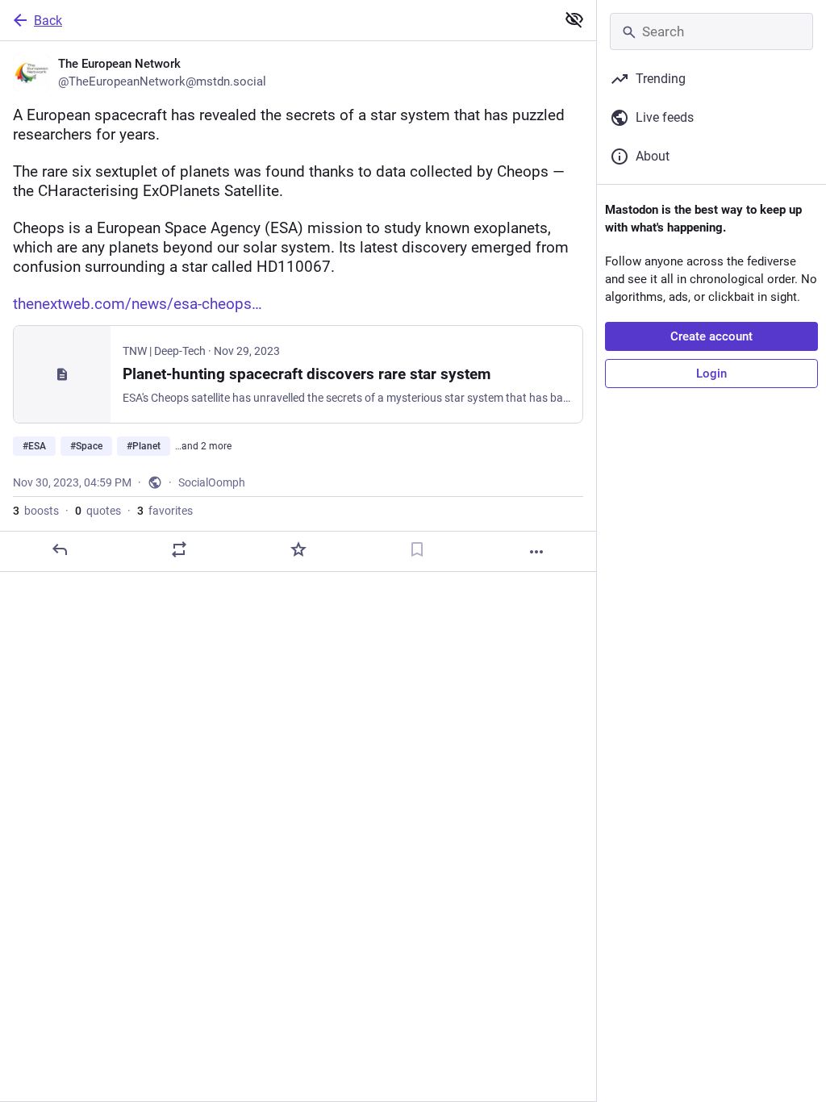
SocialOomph (211, 482)
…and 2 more (203, 446)
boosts (36, 510)
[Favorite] (298, 549)
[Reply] (59, 549)
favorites (165, 510)
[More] (536, 551)
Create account (711, 336)
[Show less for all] (574, 19)
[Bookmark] (417, 549)
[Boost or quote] (179, 549)
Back (48, 20)
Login (711, 373)
